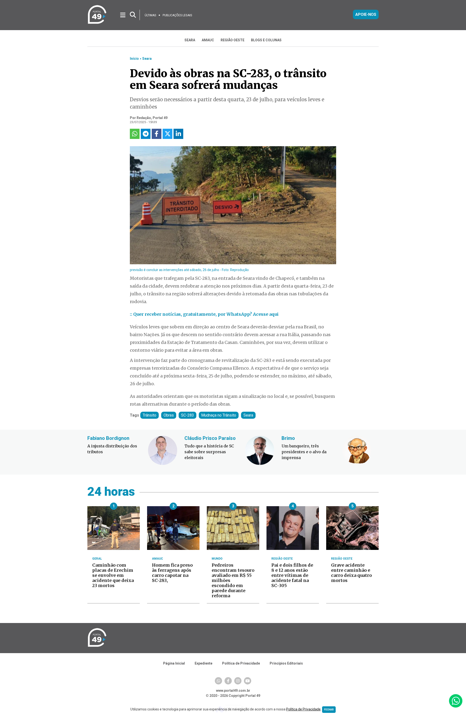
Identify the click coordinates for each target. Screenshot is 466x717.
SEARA (189, 40)
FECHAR (329, 709)
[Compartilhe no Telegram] (145, 134)
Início (134, 58)
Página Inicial (174, 663)
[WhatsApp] (218, 680)
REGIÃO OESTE (232, 40)
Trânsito (149, 415)
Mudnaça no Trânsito (218, 415)
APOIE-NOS (365, 14)
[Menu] (123, 15)
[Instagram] (237, 680)
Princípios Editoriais (286, 663)
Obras (169, 415)
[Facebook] (228, 680)
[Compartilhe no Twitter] (167, 134)
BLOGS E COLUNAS (266, 40)
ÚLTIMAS (150, 15)
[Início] (97, 23)
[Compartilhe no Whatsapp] (135, 134)
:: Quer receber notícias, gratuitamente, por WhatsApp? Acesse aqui (204, 314)
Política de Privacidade (241, 663)
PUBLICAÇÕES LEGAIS (177, 15)
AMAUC (208, 40)
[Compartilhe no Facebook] (156, 134)
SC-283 (187, 415)
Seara (147, 58)
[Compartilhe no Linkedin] (178, 134)
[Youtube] (247, 680)
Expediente (203, 663)
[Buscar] (133, 14)
